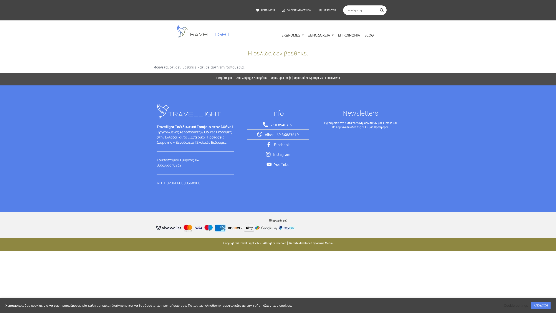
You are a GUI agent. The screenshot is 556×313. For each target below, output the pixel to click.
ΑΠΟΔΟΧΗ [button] (541, 305)
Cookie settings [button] (516, 306)
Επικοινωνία (332, 78)
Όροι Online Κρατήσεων (308, 78)
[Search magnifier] (382, 10)
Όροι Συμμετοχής (281, 78)
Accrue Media (324, 243)
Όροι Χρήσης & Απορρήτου (251, 78)
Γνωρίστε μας (224, 78)
